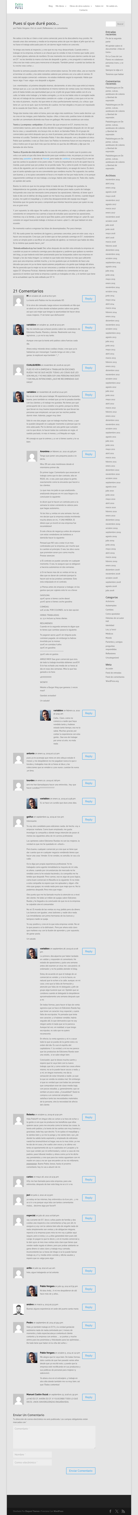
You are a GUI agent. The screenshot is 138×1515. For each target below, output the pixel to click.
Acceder (109, 669)
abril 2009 (110, 553)
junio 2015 (110, 275)
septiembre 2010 (113, 482)
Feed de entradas (113, 673)
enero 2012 (110, 416)
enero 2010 (110, 516)
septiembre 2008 (113, 582)
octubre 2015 (111, 258)
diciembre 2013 (112, 321)
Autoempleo (111, 605)
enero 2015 (110, 283)
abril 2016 (110, 238)
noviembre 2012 (113, 374)
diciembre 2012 (112, 370)
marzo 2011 (110, 457)
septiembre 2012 (113, 383)
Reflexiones (48, 28)
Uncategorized (112, 658)
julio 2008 (110, 590)
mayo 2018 (110, 196)
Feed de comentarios (115, 677)
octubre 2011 (111, 429)
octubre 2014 (111, 291)
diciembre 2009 (113, 520)
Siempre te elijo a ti (114, 70)
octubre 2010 (111, 478)
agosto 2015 (111, 267)
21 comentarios (61, 28)
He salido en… (112, 6)
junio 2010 (110, 495)
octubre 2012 (111, 379)
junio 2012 (110, 395)
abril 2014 (110, 304)
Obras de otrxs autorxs (80, 6)
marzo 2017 (111, 208)
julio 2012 (110, 391)
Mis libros (60, 6)
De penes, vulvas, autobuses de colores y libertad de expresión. (115, 94)
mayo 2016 (110, 233)
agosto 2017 (111, 204)
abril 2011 (110, 453)
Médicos (109, 634)
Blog (51, 6)
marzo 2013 (111, 358)
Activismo (110, 601)
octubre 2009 (112, 528)
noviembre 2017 (113, 200)
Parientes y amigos (114, 642)
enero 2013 (110, 366)
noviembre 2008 (113, 574)
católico (65, 159)
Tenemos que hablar (115, 74)
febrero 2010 (111, 511)
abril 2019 (110, 183)
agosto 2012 (111, 387)
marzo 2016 (111, 242)
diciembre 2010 (112, 470)
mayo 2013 (110, 350)
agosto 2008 (111, 586)
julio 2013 (110, 341)
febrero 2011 (111, 462)
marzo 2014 (111, 308)
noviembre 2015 (113, 254)
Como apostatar (113, 614)
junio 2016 (110, 229)
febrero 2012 (111, 412)
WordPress (58, 1511)
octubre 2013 (111, 329)
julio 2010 (110, 491)
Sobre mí (99, 6)
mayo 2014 (110, 300)
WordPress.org (112, 681)
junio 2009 (110, 545)
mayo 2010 (110, 499)
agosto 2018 (111, 192)
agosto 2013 (111, 337)
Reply (88, 298)
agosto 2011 (111, 437)
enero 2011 (110, 466)
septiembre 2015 (113, 262)
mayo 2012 (110, 399)
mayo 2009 (111, 549)
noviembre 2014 (113, 287)
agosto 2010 (111, 487)
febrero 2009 (111, 561)
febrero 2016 (111, 246)
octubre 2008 (112, 578)
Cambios (109, 610)
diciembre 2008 (113, 570)
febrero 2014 (111, 312)
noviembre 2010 (113, 474)
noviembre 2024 (113, 179)
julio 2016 (110, 225)
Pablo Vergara (23, 28)
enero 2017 (110, 213)
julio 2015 (110, 271)
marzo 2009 (111, 557)
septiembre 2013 (113, 333)
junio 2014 (110, 296)
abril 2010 (110, 503)
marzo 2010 (111, 507)
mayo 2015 (110, 279)
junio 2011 (110, 445)
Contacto (83, 10)
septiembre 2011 (113, 433)
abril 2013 (110, 354)
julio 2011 (109, 441)
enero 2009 (111, 565)
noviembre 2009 (113, 524)
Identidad (110, 625)
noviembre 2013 (113, 325)
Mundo (109, 638)
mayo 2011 (110, 449)
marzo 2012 (111, 408)
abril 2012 (110, 404)
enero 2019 (110, 188)
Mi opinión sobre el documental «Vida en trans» (115, 49)
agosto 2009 (111, 536)
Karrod (46, 159)
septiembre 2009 (113, 532)
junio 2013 (110, 345)
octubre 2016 (111, 221)
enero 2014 (110, 316)
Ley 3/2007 (111, 629)
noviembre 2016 (113, 217)
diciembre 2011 (112, 420)
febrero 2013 (111, 362)
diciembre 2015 (112, 250)
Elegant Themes (32, 1511)
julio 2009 (110, 541)
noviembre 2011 (112, 424)
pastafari (27, 159)
